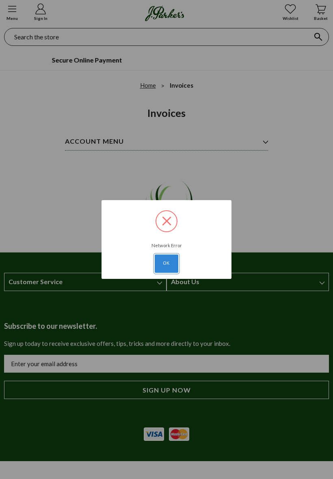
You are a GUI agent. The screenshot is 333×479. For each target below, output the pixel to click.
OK (166, 263)
